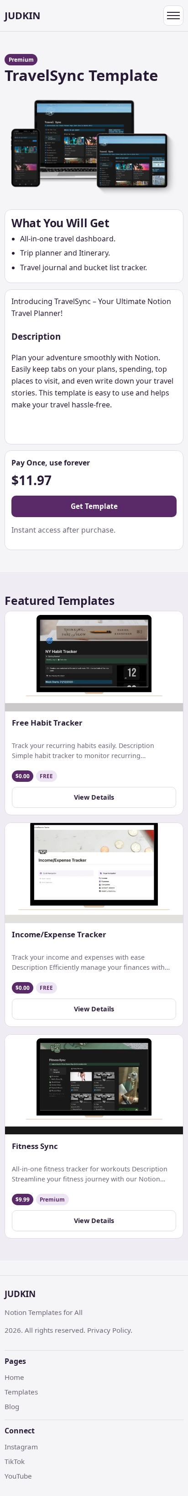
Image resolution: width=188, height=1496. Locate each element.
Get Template (94, 506)
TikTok (15, 1461)
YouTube (18, 1475)
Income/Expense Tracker (59, 935)
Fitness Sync (35, 1146)
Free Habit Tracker (47, 723)
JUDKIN (23, 15)
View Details (94, 797)
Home (14, 1377)
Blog (12, 1406)
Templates (21, 1391)
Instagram (21, 1446)
